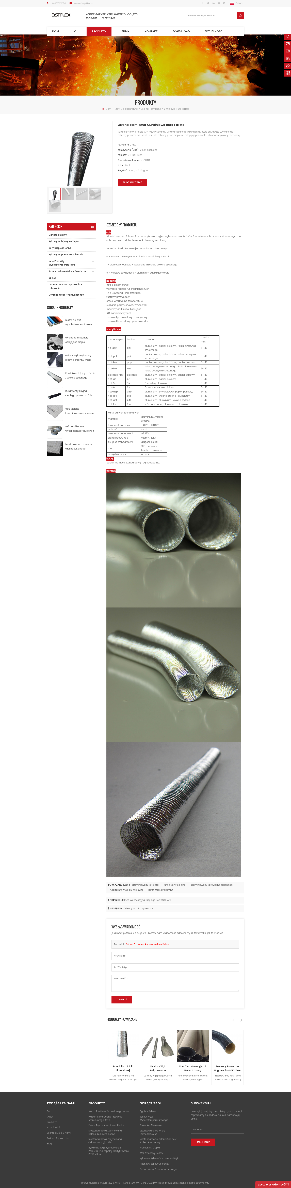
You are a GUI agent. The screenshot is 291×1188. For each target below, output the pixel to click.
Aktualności (213, 31)
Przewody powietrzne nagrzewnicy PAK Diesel (192, 1068)
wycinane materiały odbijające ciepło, (76, 340)
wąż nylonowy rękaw (151, 1153)
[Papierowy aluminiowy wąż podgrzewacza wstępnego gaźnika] (228, 1046)
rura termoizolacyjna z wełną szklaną (157, 1068)
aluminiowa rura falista (145, 885)
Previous (233, 1020)
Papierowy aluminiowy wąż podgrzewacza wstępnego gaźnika (227, 1069)
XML (207, 1183)
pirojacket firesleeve (151, 1125)
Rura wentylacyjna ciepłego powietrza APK (78, 393)
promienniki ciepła (150, 1148)
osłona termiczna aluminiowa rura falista (147, 944)
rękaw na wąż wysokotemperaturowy (78, 322)
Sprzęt (52, 278)
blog (49, 1144)
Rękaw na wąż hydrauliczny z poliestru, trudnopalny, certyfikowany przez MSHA (108, 1151)
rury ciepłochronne (126, 109)
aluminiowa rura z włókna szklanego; (212, 885)
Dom (55, 31)
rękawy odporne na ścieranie (66, 255)
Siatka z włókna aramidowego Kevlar (109, 1111)
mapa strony (195, 1183)
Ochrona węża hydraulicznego (66, 295)
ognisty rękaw (148, 1111)
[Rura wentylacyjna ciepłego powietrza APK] (55, 395)
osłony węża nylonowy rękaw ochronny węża (78, 358)
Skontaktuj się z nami (59, 1133)
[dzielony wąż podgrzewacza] (123, 1046)
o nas (50, 1117)
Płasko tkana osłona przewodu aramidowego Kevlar (105, 1118)
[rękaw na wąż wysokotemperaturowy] (55, 324)
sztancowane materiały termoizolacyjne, (152, 1132)
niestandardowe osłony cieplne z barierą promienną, (158, 1141)
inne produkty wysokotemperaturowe (62, 263)
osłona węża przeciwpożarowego (158, 1169)
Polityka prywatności (58, 1138)
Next (241, 1020)
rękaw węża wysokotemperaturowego (154, 1118)
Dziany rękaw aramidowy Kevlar (106, 1125)
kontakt (151, 31)
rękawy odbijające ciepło (63, 241)
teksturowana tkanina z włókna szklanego (78, 446)
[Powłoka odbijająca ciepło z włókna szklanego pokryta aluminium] (55, 377)
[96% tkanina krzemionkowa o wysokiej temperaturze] (55, 413)
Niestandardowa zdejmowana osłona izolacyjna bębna (105, 1132)
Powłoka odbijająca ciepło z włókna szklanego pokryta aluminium (80, 375)
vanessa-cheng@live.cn (83, 3)
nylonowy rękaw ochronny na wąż (159, 1158)
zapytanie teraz (132, 182)
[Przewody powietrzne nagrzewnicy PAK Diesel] (193, 1046)
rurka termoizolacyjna (160, 890)
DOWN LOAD (181, 31)
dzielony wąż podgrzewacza (138, 908)
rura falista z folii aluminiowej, (126, 890)
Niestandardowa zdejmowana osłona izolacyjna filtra (105, 1141)
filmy (125, 31)
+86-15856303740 (58, 3)
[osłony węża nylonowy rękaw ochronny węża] (55, 360)
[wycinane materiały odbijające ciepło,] (55, 342)
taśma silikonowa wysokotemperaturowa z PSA (79, 429)
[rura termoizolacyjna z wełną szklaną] (158, 1046)
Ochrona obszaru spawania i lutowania (65, 286)
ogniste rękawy (58, 235)
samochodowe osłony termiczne (67, 271)
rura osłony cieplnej (175, 885)
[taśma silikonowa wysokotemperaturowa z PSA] (55, 431)
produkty (99, 31)
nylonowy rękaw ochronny (154, 1164)
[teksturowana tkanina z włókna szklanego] (55, 448)
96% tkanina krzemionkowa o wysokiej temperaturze (79, 411)
